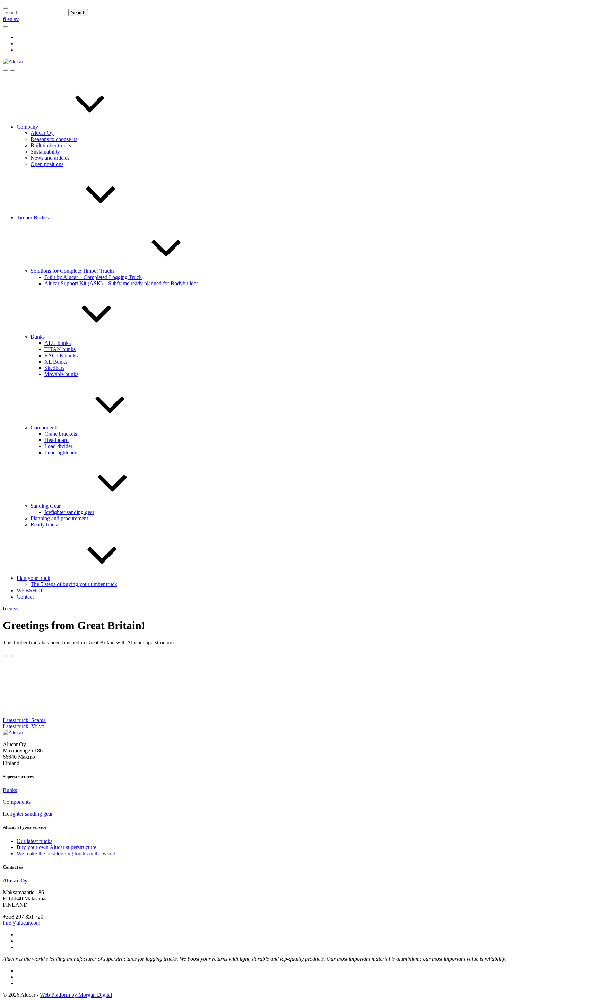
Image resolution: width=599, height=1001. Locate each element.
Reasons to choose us (54, 139)
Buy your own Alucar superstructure (56, 847)
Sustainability (45, 152)
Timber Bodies (33, 217)
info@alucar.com (21, 923)
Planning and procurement (59, 518)
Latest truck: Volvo (23, 726)
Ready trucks (45, 525)
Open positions (47, 164)
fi (5, 19)
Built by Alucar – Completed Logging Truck (93, 277)
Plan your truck (33, 578)
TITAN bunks (60, 349)
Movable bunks (61, 374)
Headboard (56, 440)
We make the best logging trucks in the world (66, 853)
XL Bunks (55, 362)
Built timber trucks (51, 145)
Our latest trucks (34, 841)
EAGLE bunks (61, 355)
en (10, 19)
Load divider (58, 446)
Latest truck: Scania (24, 720)
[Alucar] (13, 732)
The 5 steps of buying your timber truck (74, 584)
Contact (25, 597)
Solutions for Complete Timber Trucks (72, 271)
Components (44, 427)
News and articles (50, 158)
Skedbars (54, 368)
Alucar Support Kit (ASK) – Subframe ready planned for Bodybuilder (121, 283)
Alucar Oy (42, 133)
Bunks (38, 337)
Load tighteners (61, 452)
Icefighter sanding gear (69, 512)
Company (27, 127)
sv (16, 19)
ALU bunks (57, 343)
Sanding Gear (46, 506)
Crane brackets (60, 434)
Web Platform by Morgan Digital (76, 995)
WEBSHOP (30, 590)
